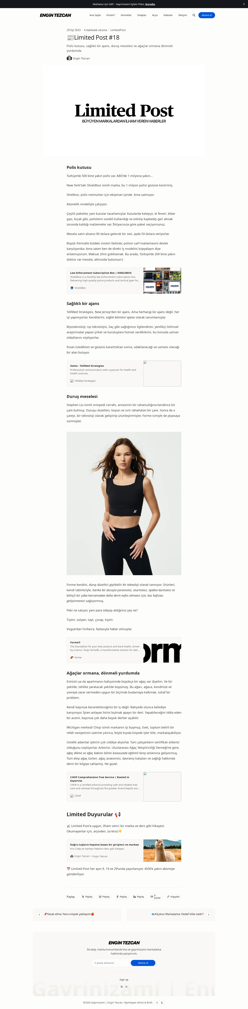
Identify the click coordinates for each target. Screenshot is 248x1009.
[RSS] (126, 986)
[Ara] (194, 15)
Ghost (140, 1002)
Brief (149, 1002)
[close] (244, 4)
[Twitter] (121, 986)
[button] (124, 979)
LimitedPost (118, 30)
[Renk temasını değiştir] (159, 1002)
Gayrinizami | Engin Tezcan (106, 1002)
